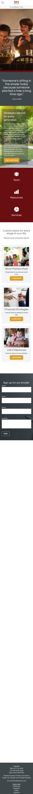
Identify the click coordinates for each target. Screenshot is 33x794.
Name (4, 385)
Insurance (16, 792)
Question (4, 418)
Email (3, 396)
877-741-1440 (18, 768)
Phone (4, 407)
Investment (16, 788)
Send (6, 433)
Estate (16, 790)
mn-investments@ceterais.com (16, 781)
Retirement (16, 786)
